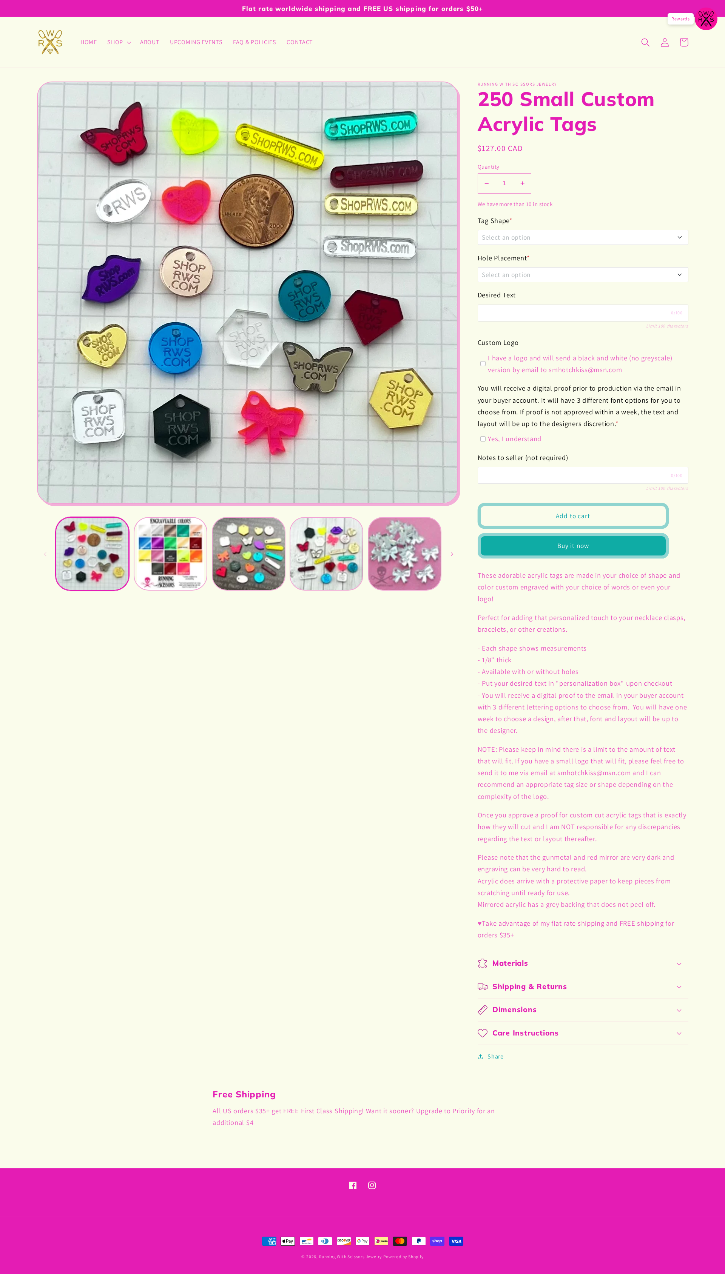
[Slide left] (45, 553)
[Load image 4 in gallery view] (326, 554)
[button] (118, 42)
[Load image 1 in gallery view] (92, 554)
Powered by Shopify (403, 1256)
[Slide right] (452, 553)
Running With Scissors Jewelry (350, 1256)
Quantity (489, 166)
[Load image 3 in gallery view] (248, 554)
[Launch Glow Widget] (706, 19)
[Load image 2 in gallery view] (170, 554)
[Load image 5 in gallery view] (404, 554)
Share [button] (495, 1056)
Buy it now (573, 545)
